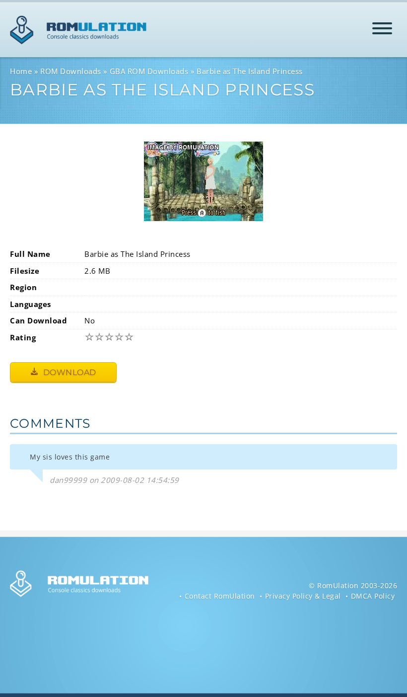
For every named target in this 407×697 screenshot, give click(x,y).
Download (68, 372)
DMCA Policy (373, 596)
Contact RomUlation (220, 596)
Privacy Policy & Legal (303, 596)
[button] (382, 30)
